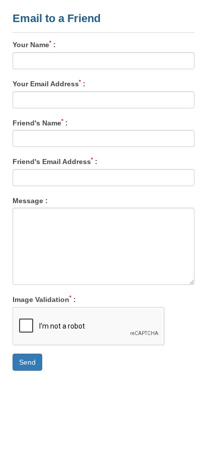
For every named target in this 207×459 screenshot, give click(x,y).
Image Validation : (44, 298)
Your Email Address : (49, 83)
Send (27, 362)
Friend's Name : (40, 122)
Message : (30, 200)
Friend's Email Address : (55, 161)
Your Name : (34, 44)
